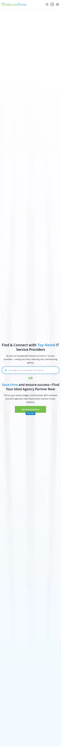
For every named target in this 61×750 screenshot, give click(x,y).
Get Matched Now (30, 409)
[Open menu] (56, 4)
